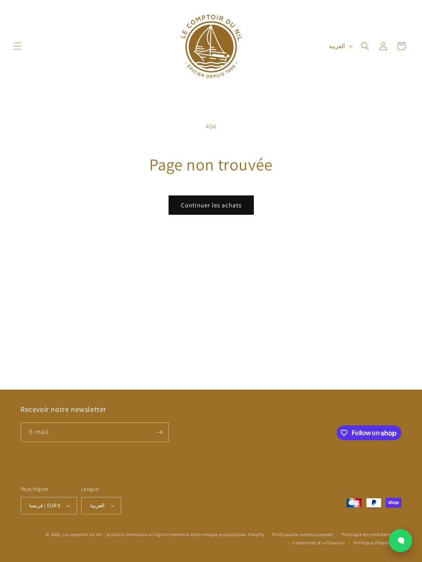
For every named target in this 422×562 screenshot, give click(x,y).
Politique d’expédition (377, 543)
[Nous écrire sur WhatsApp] (400, 540)
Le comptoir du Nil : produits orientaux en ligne (114, 534)
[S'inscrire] (159, 432)
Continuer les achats (211, 205)
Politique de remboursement (302, 534)
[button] (17, 46)
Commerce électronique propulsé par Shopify (215, 534)
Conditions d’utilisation (319, 543)
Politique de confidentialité (371, 534)
